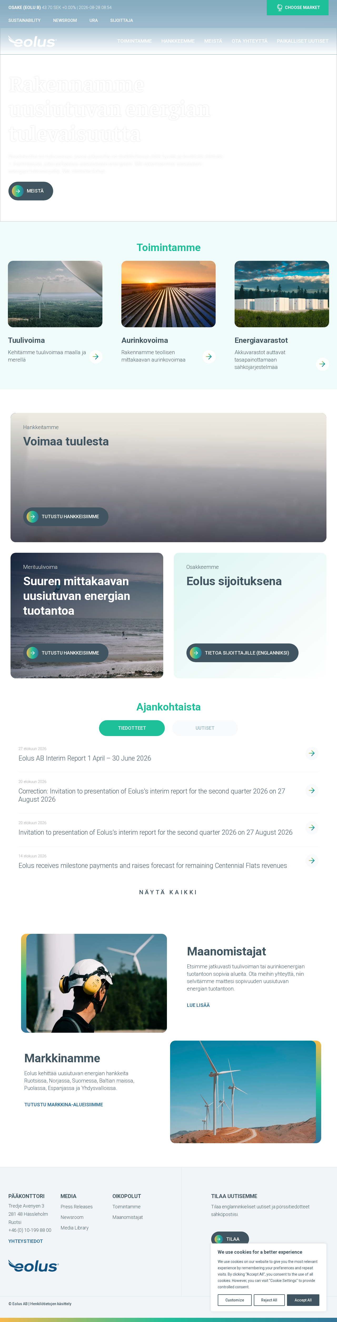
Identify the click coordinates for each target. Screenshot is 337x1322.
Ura (94, 20)
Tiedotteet (132, 728)
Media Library (75, 1227)
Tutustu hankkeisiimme (70, 516)
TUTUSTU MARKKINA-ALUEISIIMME (63, 1104)
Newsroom (65, 20)
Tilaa (233, 1239)
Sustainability (24, 20)
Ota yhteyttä (249, 41)
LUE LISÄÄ (198, 1005)
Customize (234, 1300)
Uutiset (205, 728)
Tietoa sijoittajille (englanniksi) (247, 653)
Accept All (303, 1300)
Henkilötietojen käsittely (50, 1304)
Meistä (213, 41)
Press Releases (77, 1206)
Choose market (302, 7)
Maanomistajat (127, 1217)
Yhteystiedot (25, 1241)
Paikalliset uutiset (303, 41)
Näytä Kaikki (168, 892)
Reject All (269, 1300)
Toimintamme (134, 41)
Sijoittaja (121, 20)
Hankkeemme (178, 41)
